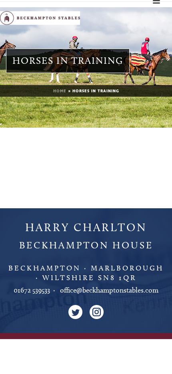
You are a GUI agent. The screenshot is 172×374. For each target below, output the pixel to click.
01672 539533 (32, 290)
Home (59, 91)
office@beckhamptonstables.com (109, 290)
